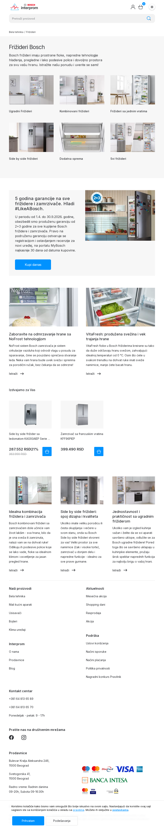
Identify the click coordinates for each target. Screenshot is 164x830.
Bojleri (13, 621)
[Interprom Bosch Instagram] (23, 738)
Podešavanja (61, 820)
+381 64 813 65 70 (21, 707)
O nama (14, 651)
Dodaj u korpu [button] (47, 451)
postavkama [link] (120, 809)
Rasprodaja (93, 613)
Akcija (90, 621)
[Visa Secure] (93, 791)
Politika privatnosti (98, 668)
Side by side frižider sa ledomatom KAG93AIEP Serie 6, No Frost (29, 436)
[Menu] (152, 7)
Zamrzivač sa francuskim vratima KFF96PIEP (82, 436)
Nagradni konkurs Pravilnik (103, 676)
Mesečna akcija (96, 596)
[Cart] (140, 7)
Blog (12, 668)
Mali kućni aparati (20, 604)
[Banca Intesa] (105, 780)
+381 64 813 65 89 (21, 698)
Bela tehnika (16, 32)
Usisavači (15, 613)
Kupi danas (33, 265)
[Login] (133, 7)
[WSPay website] (112, 791)
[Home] (24, 7)
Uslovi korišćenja (97, 643)
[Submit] (148, 18)
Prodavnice (16, 660)
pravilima (78, 809)
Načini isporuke (96, 651)
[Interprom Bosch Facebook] (11, 738)
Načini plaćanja (96, 660)
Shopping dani (95, 604)
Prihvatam (28, 820)
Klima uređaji (17, 629)
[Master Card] (85, 791)
